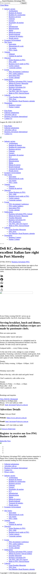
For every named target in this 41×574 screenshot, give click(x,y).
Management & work (16, 46)
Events (6, 70)
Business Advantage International (15, 116)
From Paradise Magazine (17, 97)
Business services (15, 17)
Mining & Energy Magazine (18, 83)
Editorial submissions (11, 112)
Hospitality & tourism (16, 23)
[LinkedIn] (20, 276)
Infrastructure (13, 26)
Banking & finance (15, 13)
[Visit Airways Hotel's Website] (7, 429)
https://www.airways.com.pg (17, 418)
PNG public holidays (16, 74)
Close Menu (4, 5)
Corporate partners (15, 68)
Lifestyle (7, 95)
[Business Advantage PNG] (1, 138)
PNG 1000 (12, 62)
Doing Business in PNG (17, 60)
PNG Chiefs (13, 50)
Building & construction (17, 15)
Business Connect (15, 105)
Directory (7, 58)
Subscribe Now (5, 441)
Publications (8, 79)
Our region (12, 48)
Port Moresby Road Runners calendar (22, 101)
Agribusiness (13, 11)
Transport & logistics (16, 36)
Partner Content (14, 107)
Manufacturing (14, 28)
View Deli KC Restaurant (9, 399)
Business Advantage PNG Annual (20, 81)
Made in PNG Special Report (19, 93)
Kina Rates (8, 111)
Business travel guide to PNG (19, 64)
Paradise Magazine (15, 85)
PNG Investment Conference (19, 72)
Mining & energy (15, 32)
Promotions (8, 103)
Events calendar (14, 77)
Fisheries (12, 19)
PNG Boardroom (15, 89)
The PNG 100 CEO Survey (18, 91)
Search (24, 3)
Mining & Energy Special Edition (20, 554)
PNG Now (12, 99)
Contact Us (8, 118)
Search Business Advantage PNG (13, 1)
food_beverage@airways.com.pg (16, 405)
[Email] (20, 286)
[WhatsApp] (20, 283)
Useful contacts (14, 66)
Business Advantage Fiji (17, 87)
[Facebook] (20, 279)
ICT (10, 24)
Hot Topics (8, 42)
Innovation (12, 44)
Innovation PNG (14, 75)
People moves (13, 38)
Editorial (12, 54)
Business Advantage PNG (21, 262)
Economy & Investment (12, 40)
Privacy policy (9, 472)
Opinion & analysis (15, 56)
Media (11, 30)
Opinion (7, 52)
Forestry (11, 21)
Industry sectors (9, 9)
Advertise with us (10, 114)
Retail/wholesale (14, 34)
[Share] (20, 290)
